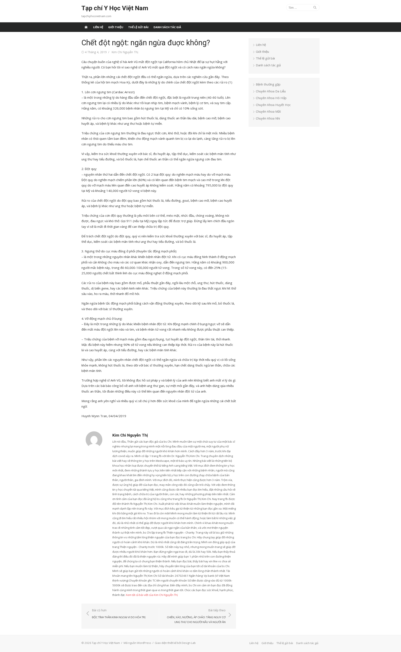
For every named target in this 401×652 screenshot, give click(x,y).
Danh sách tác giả (167, 27)
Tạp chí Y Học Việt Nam (114, 8)
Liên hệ (98, 27)
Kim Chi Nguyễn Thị (125, 52)
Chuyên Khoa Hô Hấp (271, 98)
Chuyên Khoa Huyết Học (273, 105)
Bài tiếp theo (196, 616)
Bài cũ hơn (119, 613)
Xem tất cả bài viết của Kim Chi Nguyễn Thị (152, 595)
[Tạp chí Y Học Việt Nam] (86, 27)
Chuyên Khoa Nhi (268, 118)
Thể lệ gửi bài (138, 27)
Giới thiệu (115, 27)
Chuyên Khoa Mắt (268, 111)
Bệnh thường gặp (268, 84)
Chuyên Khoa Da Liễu (271, 91)
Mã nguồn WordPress (137, 643)
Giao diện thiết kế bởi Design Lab (175, 643)
